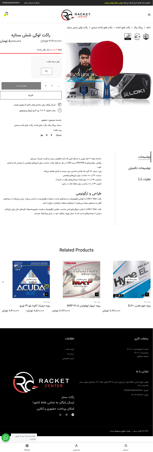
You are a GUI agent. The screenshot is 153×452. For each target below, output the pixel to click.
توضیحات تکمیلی (139, 168)
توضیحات (144, 157)
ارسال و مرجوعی (25, 110)
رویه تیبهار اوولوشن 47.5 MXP (83, 306)
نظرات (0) (144, 179)
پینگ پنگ (138, 28)
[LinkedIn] (42, 135)
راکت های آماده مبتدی (101, 28)
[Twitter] (47, 135)
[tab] (133, 157)
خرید (30, 95)
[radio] (46, 71)
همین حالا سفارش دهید (113, 2)
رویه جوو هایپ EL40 (139, 306)
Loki (55, 130)
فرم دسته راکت (53, 61)
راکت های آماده (123, 28)
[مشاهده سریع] (147, 294)
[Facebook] (51, 135)
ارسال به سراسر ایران (31, 2)
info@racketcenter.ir (11, 2)
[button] (7, 14)
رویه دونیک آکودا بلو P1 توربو (35, 306)
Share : (58, 135)
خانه (148, 28)
